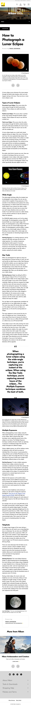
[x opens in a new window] (21, 674)
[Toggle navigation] (28, 4)
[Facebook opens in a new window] (13, 674)
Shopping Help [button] (8, 688)
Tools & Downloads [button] (10, 684)
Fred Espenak (14, 48)
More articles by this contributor (13, 623)
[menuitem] (12, 700)
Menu (2, 21)
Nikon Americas (12, 700)
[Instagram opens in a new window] (17, 674)
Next (18, 85)
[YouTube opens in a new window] (10, 674)
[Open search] (17, 4)
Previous (13, 85)
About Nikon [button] (7, 680)
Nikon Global (18, 700)
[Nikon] (3, 4)
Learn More (15, 661)
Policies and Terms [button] (10, 692)
